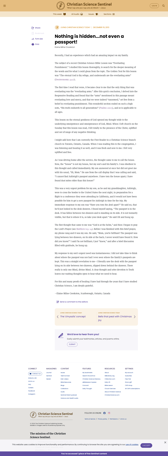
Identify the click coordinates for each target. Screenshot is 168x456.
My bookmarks (87, 372)
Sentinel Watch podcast (69, 395)
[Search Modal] (163, 6)
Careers (30, 387)
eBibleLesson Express (89, 382)
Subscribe (128, 375)
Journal (48, 372)
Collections (64, 388)
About (107, 372)
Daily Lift (107, 382)
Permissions (114, 419)
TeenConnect (65, 375)
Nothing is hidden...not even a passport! (89, 39)
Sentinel (49, 375)
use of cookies (132, 444)
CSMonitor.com (110, 379)
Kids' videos (64, 379)
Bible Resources (66, 382)
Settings (129, 368)
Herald (48, 379)
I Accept (146, 445)
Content (65, 368)
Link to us (31, 381)
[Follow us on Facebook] (104, 413)
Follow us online (93, 413)
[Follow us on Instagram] (109, 413)
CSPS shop (128, 385)
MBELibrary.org (109, 375)
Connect (32, 368)
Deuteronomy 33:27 (65, 79)
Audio (63, 391)
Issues (63, 372)
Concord (85, 385)
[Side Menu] (4, 6)
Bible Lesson (109, 385)
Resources (110, 368)
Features (87, 368)
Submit (72, 344)
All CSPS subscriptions (132, 388)
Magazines (51, 368)
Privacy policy (102, 419)
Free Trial (128, 379)
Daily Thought (87, 388)
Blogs (62, 385)
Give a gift (128, 382)
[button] (58, 317)
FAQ (29, 384)
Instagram (31, 394)
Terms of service (90, 419)
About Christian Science (113, 391)
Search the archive (89, 375)
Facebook (31, 391)
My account (129, 372)
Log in (154, 6)
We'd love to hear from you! (83, 334)
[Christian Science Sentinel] (84, 5)
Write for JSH (32, 378)
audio (69, 398)
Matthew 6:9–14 (84, 228)
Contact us (36, 374)
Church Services (110, 388)
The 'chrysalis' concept (73, 316)
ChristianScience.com (112, 395)
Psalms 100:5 (106, 107)
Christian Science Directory (91, 379)
